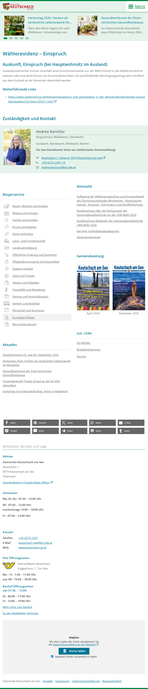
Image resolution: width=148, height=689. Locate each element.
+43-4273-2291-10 (53, 162)
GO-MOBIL (83, 343)
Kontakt (48, 681)
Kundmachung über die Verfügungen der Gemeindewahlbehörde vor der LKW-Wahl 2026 (106, 213)
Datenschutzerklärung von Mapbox (76, 644)
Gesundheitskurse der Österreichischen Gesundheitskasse (27, 373)
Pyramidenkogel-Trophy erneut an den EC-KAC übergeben (31, 383)
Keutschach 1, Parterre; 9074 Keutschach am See (74, 158)
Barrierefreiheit (112, 681)
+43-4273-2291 (28, 538)
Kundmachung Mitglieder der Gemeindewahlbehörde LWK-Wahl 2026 (110, 223)
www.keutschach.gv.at (32, 547)
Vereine (81, 356)
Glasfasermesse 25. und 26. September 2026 (31, 355)
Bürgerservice (13, 194)
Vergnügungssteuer (89, 237)
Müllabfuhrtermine (88, 349)
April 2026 (93, 313)
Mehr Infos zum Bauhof (17, 607)
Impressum (62, 681)
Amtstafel (84, 186)
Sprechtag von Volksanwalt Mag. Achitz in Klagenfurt (35, 391)
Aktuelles (10, 345)
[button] (5, 38)
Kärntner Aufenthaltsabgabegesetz (98, 231)
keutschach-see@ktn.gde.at (35, 543)
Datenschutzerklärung (86, 681)
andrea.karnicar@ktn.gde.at (59, 167)
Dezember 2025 (129, 313)
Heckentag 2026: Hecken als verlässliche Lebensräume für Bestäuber (37, 363)
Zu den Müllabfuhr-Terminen (20, 613)
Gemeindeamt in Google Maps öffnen (28, 482)
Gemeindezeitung (90, 256)
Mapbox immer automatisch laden (76, 656)
